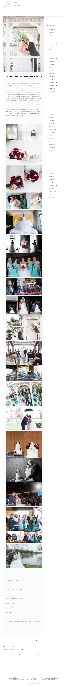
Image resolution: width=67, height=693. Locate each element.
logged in (12, 649)
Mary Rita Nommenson (17, 589)
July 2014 (51, 135)
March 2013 (52, 176)
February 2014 (53, 147)
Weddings (13, 629)
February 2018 (53, 58)
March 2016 (52, 88)
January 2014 (52, 150)
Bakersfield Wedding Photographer (38, 688)
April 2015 (51, 120)
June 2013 (51, 167)
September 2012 (53, 191)
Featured (51, 32)
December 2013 (53, 153)
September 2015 (53, 105)
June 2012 (51, 194)
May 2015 (51, 117)
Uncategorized (53, 44)
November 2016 (53, 85)
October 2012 (52, 188)
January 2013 (52, 182)
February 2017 (53, 76)
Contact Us (30, 621)
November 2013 (53, 156)
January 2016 (52, 94)
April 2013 (51, 173)
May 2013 (51, 170)
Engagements (52, 29)
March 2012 (52, 197)
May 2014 (51, 138)
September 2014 (53, 129)
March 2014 (52, 144)
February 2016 (53, 91)
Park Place (22, 598)
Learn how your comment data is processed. (33, 654)
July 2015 (51, 111)
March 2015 (52, 123)
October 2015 (52, 103)
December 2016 (53, 82)
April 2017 (51, 70)
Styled (51, 41)
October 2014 (52, 126)
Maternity (51, 35)
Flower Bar (12, 603)
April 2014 (51, 141)
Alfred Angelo (12, 585)
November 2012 (53, 185)
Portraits (51, 38)
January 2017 (52, 79)
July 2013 (51, 164)
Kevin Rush (10, 607)
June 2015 (51, 114)
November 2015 (53, 100)
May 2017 (51, 67)
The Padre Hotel (20, 594)
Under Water (52, 47)
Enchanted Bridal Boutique (18, 580)
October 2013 (52, 159)
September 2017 (53, 61)
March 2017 (52, 73)
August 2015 (52, 108)
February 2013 (53, 179)
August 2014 (52, 132)
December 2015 (53, 97)
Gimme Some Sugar (14, 612)
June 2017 (51, 64)
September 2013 (53, 162)
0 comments (9, 80)
